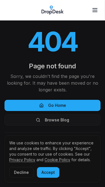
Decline (21, 172)
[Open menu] (95, 10)
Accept (48, 172)
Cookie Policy (57, 159)
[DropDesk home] (53, 10)
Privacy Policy (22, 159)
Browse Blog (57, 119)
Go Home (57, 105)
